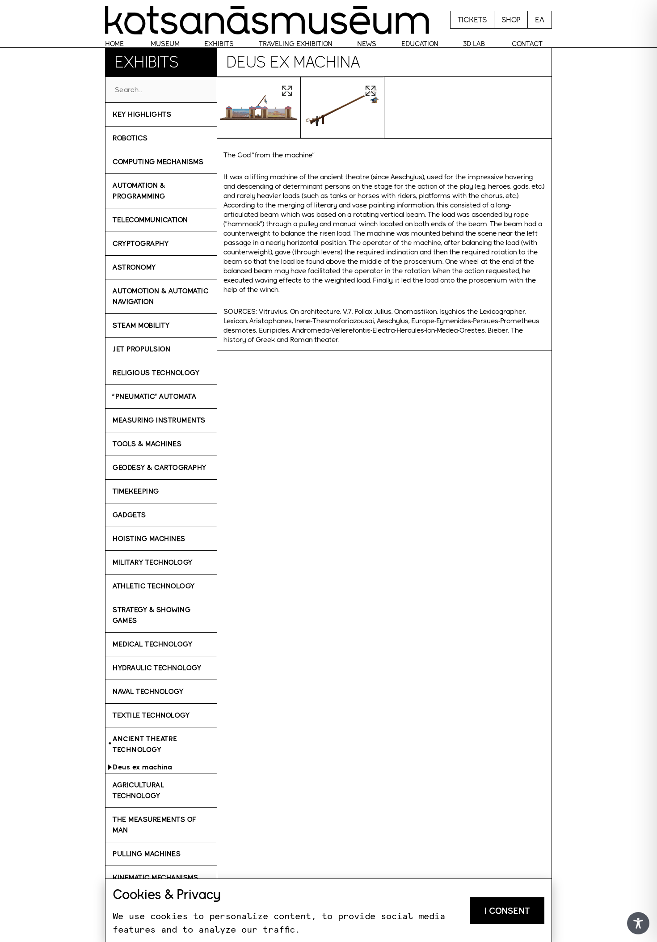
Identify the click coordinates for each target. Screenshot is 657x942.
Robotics (130, 138)
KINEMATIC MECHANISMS (155, 877)
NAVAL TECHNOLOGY (148, 691)
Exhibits (219, 43)
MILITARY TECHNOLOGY (153, 562)
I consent (507, 910)
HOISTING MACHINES (149, 538)
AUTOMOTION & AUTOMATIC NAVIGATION (160, 296)
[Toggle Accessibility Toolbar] (638, 923)
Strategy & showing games (151, 615)
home (114, 43)
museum (165, 43)
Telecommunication (150, 219)
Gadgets (129, 515)
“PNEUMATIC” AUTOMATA (154, 396)
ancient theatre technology (145, 744)
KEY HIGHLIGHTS (142, 114)
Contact (527, 43)
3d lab (474, 43)
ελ (539, 19)
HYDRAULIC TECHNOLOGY (157, 667)
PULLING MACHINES (147, 853)
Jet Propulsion (141, 349)
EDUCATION (419, 43)
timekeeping (136, 491)
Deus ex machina (143, 767)
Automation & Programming (139, 190)
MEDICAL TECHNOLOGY (152, 644)
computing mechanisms (158, 161)
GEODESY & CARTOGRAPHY (159, 467)
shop (510, 19)
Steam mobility (141, 325)
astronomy (134, 267)
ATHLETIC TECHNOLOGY (154, 586)
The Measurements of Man (155, 824)
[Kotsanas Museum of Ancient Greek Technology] (267, 20)
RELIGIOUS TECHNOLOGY (156, 372)
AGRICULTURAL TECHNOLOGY (138, 790)
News (366, 43)
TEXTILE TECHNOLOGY (151, 715)
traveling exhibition (296, 43)
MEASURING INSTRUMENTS (159, 420)
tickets (472, 19)
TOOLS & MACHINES (147, 443)
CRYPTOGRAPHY (140, 243)
